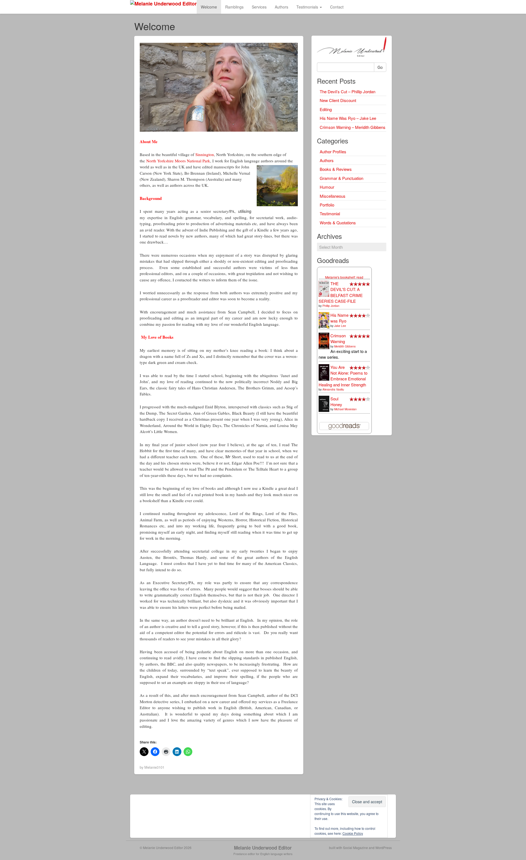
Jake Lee (340, 326)
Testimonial (330, 213)
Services (259, 7)
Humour (327, 187)
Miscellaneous (332, 196)
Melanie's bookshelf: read (344, 277)
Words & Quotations (338, 222)
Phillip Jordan (330, 306)
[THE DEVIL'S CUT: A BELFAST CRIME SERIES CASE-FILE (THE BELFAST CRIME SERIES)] (324, 288)
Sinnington (204, 154)
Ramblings (234, 7)
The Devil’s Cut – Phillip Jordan (347, 91)
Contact (337, 7)
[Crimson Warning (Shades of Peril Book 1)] (324, 340)
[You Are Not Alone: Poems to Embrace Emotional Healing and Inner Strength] (324, 372)
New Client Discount (338, 100)
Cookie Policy (352, 833)
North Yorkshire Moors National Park (178, 160)
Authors (281, 7)
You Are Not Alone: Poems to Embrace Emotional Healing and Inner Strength (343, 375)
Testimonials (307, 7)
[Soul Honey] (324, 403)
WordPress (383, 847)
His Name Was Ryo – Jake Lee (348, 118)
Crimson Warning (338, 338)
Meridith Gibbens (345, 346)
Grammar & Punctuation (341, 178)
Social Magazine (355, 847)
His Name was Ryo (339, 318)
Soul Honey (336, 401)
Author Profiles (333, 151)
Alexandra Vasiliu (333, 389)
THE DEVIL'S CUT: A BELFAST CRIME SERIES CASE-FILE (341, 292)
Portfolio (327, 205)
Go (380, 67)
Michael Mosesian (345, 409)
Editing (326, 109)
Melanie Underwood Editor (263, 847)
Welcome (209, 7)
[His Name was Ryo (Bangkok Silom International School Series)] (324, 320)
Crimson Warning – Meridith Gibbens (352, 127)
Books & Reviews (336, 169)
